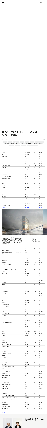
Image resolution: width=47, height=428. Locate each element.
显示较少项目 (4, 412)
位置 (25, 149)
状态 (39, 149)
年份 (34, 149)
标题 (3, 149)
